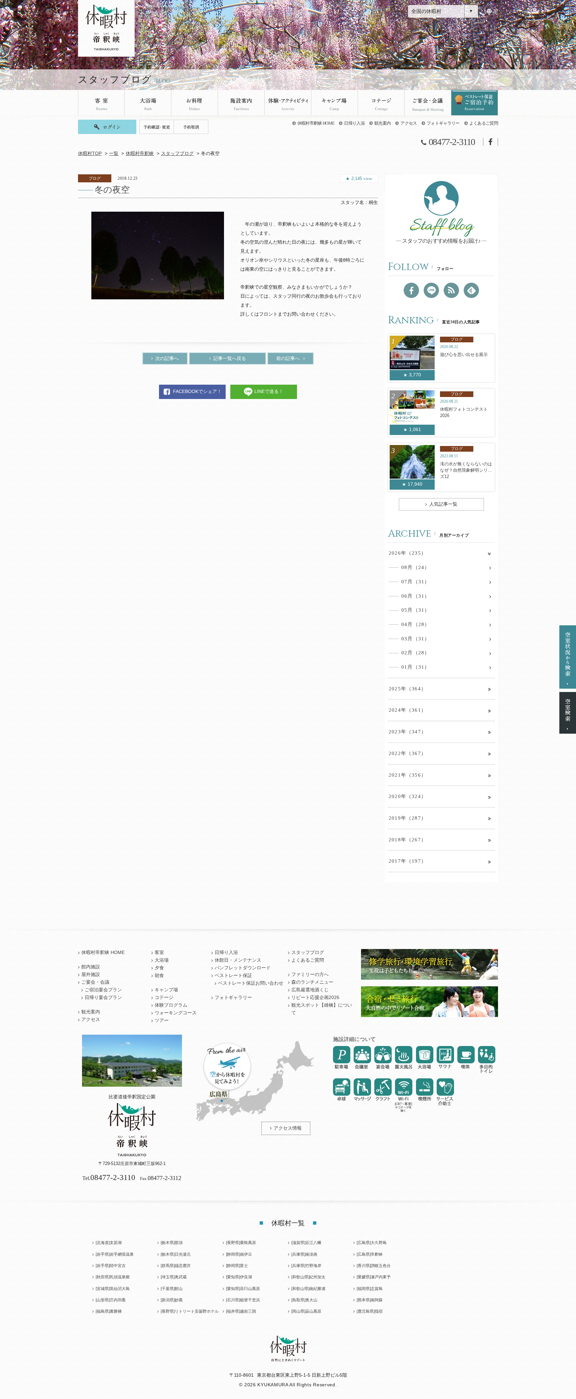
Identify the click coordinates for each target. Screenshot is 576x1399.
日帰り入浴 (354, 123)
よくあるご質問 (483, 123)
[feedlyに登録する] (471, 290)
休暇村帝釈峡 (140, 153)
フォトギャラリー (443, 123)
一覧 (113, 153)
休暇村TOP (90, 153)
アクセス (408, 123)
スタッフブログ (177, 153)
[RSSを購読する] (451, 290)
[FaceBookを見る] (411, 290)
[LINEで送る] (431, 290)
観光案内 (382, 123)
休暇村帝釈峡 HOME (316, 123)
